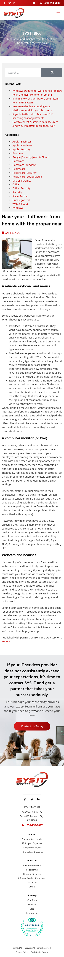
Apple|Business (21, 141)
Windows (17, 207)
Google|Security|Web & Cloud (30, 157)
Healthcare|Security (24, 172)
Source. (6, 641)
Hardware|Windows (24, 165)
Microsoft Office (21, 180)
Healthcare (18, 168)
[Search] (51, 72)
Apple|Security (21, 149)
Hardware (18, 161)
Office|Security (21, 188)
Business (17, 153)
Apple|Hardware (22, 145)
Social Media (20, 196)
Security (17, 192)
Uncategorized (21, 200)
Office (15, 184)
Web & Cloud (20, 204)
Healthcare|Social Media (27, 176)
